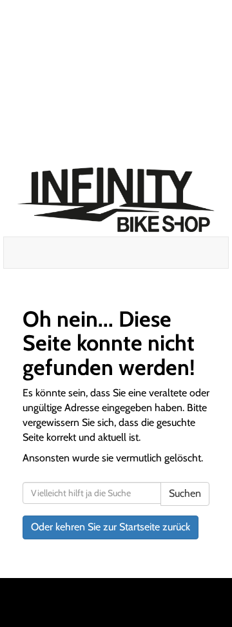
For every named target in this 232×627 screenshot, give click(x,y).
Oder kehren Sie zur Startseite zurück (110, 527)
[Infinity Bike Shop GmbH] (116, 200)
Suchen (185, 493)
